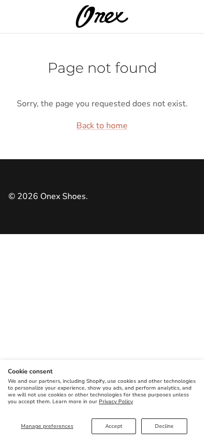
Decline (164, 426)
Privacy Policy (116, 401)
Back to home (102, 125)
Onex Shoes (63, 196)
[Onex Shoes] (102, 16)
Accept (113, 426)
